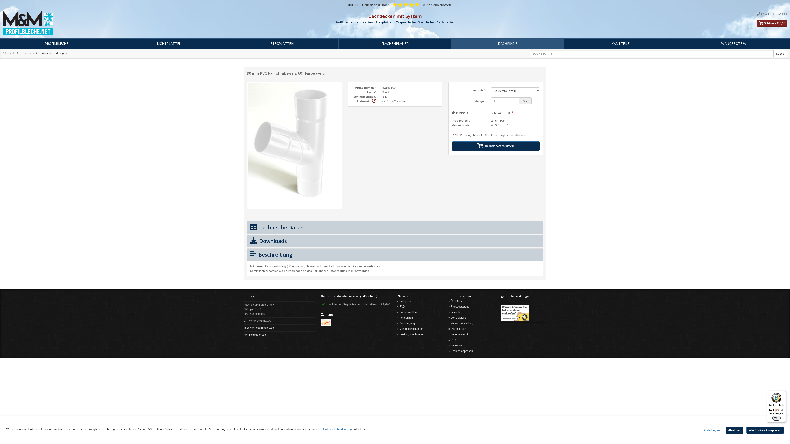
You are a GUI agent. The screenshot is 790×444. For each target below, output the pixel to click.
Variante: (479, 90)
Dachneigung (407, 323)
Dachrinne (507, 43)
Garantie (456, 312)
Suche (780, 53)
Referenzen (406, 317)
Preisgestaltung (460, 306)
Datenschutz (458, 328)
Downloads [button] (272, 240)
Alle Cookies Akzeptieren (765, 430)
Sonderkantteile (408, 312)
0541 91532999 (774, 14)
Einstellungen (711, 430)
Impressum (457, 345)
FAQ (402, 306)
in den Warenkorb (498, 146)
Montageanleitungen (411, 328)
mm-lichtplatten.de (255, 334)
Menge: (479, 101)
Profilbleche (56, 43)
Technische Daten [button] (281, 227)
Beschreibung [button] (274, 254)
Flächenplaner (395, 43)
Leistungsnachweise (411, 334)
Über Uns (456, 301)
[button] (374, 101)
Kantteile (621, 43)
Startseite (9, 53)
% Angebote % (733, 43)
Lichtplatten (169, 43)
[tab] (395, 227)
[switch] (776, 418)
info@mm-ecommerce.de (259, 327)
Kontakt (250, 296)
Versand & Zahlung (462, 323)
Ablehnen (734, 430)
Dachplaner (406, 301)
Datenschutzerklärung (337, 429)
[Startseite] (131, 22)
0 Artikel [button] (768, 23)
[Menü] (783, 393)
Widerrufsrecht (459, 334)
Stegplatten (282, 43)
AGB (453, 339)
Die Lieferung (458, 317)
